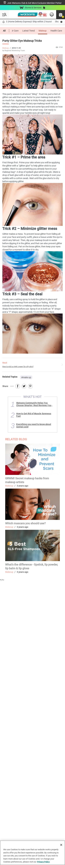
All (4, 30)
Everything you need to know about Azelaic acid (33, 425)
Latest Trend (28, 30)
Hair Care (13, 30)
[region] (32, 852)
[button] (60, 14)
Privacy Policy (43, 862)
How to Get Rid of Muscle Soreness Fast (33, 414)
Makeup (43, 30)
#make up (26, 377)
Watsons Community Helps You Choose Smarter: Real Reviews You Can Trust (33, 404)
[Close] (61, 844)
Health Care (56, 30)
